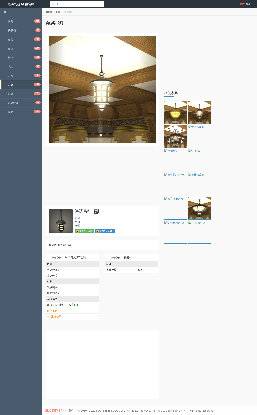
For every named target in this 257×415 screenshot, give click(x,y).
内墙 (58, 12)
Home (49, 12)
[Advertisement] (102, 176)
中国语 (247, 4)
